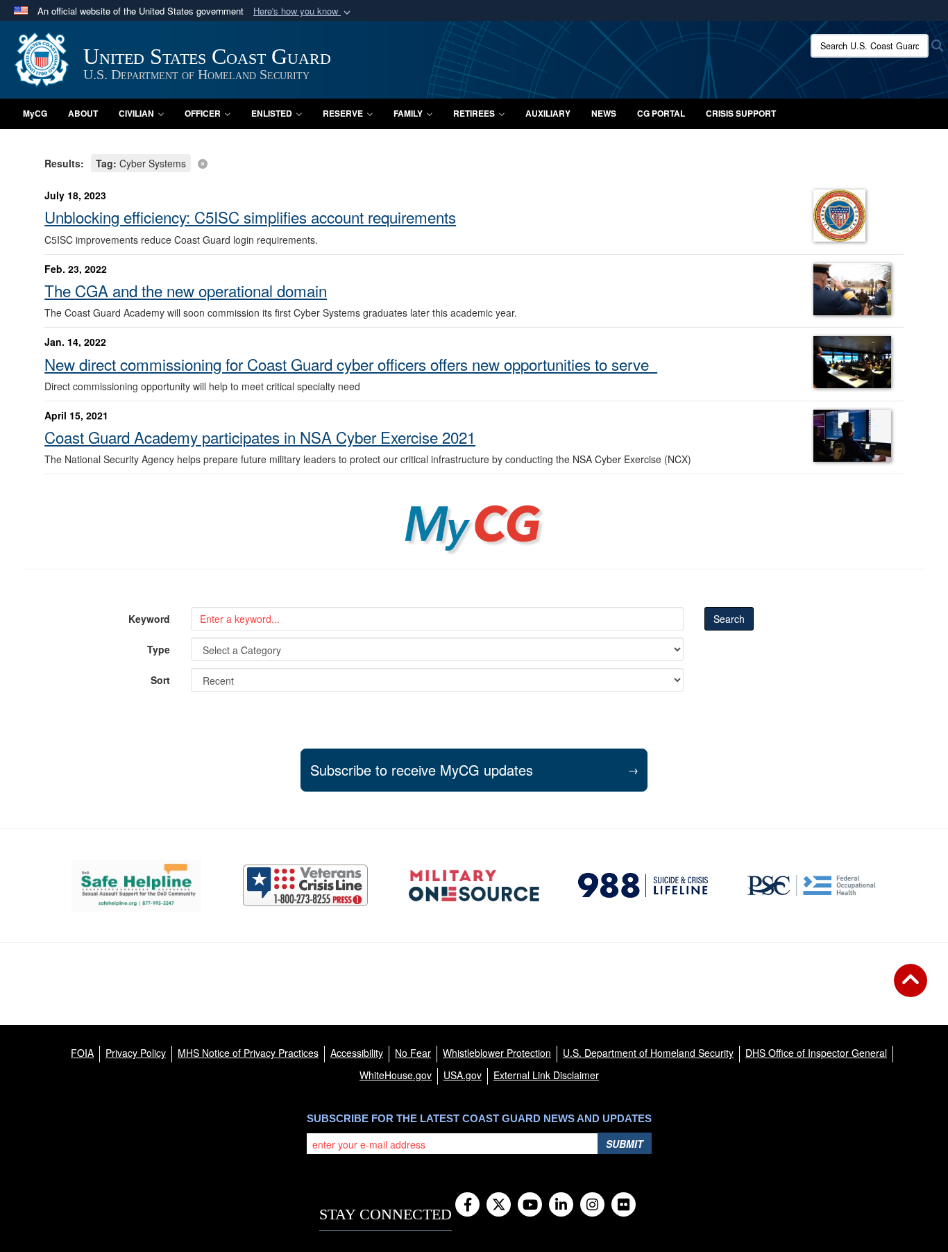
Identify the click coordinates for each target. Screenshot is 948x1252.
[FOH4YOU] (811, 885)
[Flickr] (623, 1205)
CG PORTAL (661, 113)
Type (158, 649)
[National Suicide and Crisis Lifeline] (643, 885)
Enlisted (271, 113)
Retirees (474, 113)
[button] (303, 11)
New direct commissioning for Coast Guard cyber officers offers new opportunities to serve (350, 364)
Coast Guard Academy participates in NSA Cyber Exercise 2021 (259, 437)
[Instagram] (592, 1205)
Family (408, 113)
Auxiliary (547, 113)
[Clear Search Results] (474, 162)
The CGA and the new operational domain (185, 290)
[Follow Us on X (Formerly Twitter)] (498, 1205)
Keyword (149, 619)
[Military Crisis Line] (305, 885)
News (603, 113)
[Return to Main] (910, 989)
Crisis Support (741, 113)
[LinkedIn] (561, 1205)
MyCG (35, 113)
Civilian (136, 113)
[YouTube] (530, 1205)
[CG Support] (473, 885)
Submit (624, 1144)
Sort (160, 680)
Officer (203, 113)
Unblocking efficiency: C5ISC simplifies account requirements (250, 217)
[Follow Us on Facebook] (467, 1205)
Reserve (343, 113)
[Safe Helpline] (136, 886)
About (83, 113)
